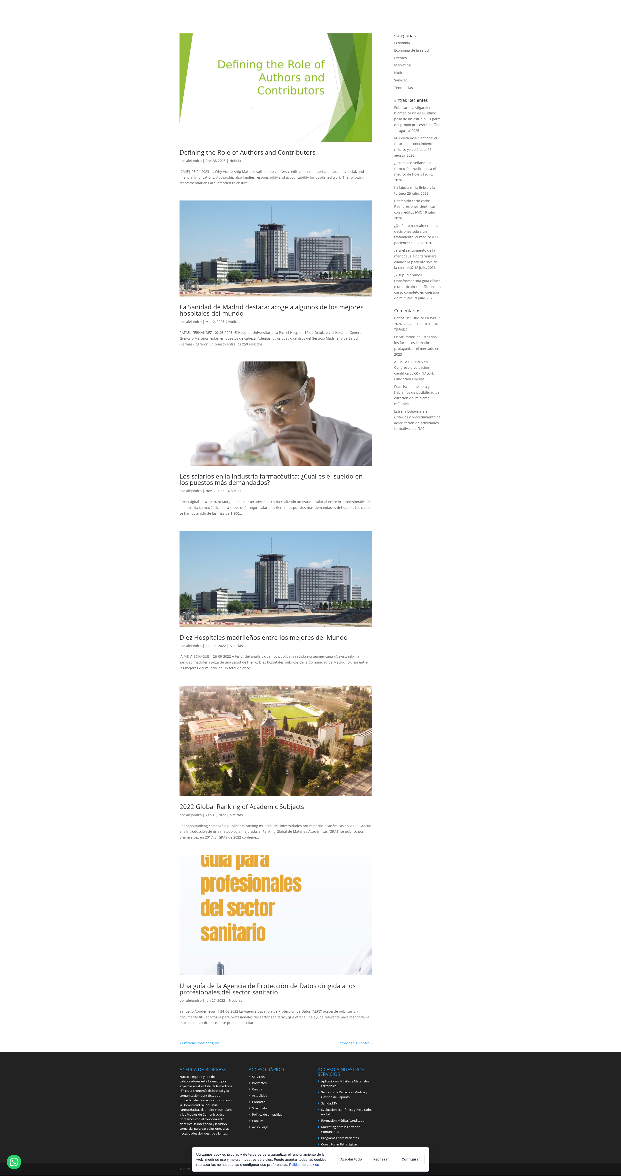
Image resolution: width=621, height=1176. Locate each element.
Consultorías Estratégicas (339, 1144)
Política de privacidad (267, 1114)
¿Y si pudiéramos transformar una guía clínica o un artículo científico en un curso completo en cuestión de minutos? (417, 286)
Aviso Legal (260, 1127)
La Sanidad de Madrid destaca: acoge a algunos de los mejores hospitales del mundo (271, 310)
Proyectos (383, 10)
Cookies (257, 1121)
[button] (14, 1162)
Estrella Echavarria (409, 411)
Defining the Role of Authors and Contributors (247, 152)
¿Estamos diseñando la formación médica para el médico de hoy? (415, 168)
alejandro (194, 160)
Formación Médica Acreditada (342, 1120)
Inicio (298, 10)
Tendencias (403, 87)
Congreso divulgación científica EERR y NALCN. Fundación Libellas (414, 373)
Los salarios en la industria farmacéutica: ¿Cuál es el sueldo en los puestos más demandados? (271, 479)
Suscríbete (259, 1108)
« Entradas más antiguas (200, 1043)
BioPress (317, 10)
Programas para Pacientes (340, 1138)
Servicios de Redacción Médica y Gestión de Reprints (344, 1094)
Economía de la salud (411, 50)
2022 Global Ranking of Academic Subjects (242, 806)
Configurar (411, 1159)
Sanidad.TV (329, 1103)
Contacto (433, 10)
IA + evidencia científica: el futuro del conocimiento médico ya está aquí (415, 144)
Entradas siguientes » (354, 1043)
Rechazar (381, 1159)
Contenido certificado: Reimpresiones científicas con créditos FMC (415, 207)
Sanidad (401, 80)
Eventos (400, 58)
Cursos (361, 10)
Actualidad (408, 10)
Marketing (402, 65)
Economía (402, 42)
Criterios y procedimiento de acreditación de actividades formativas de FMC (417, 423)
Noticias (236, 160)
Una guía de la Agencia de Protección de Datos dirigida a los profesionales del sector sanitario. (268, 988)
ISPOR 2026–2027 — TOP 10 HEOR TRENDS (417, 324)
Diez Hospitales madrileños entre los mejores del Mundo (264, 637)
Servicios (340, 10)
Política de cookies (304, 1164)
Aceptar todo (351, 1159)
